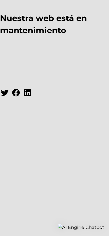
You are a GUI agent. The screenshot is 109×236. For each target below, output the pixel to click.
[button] (81, 227)
